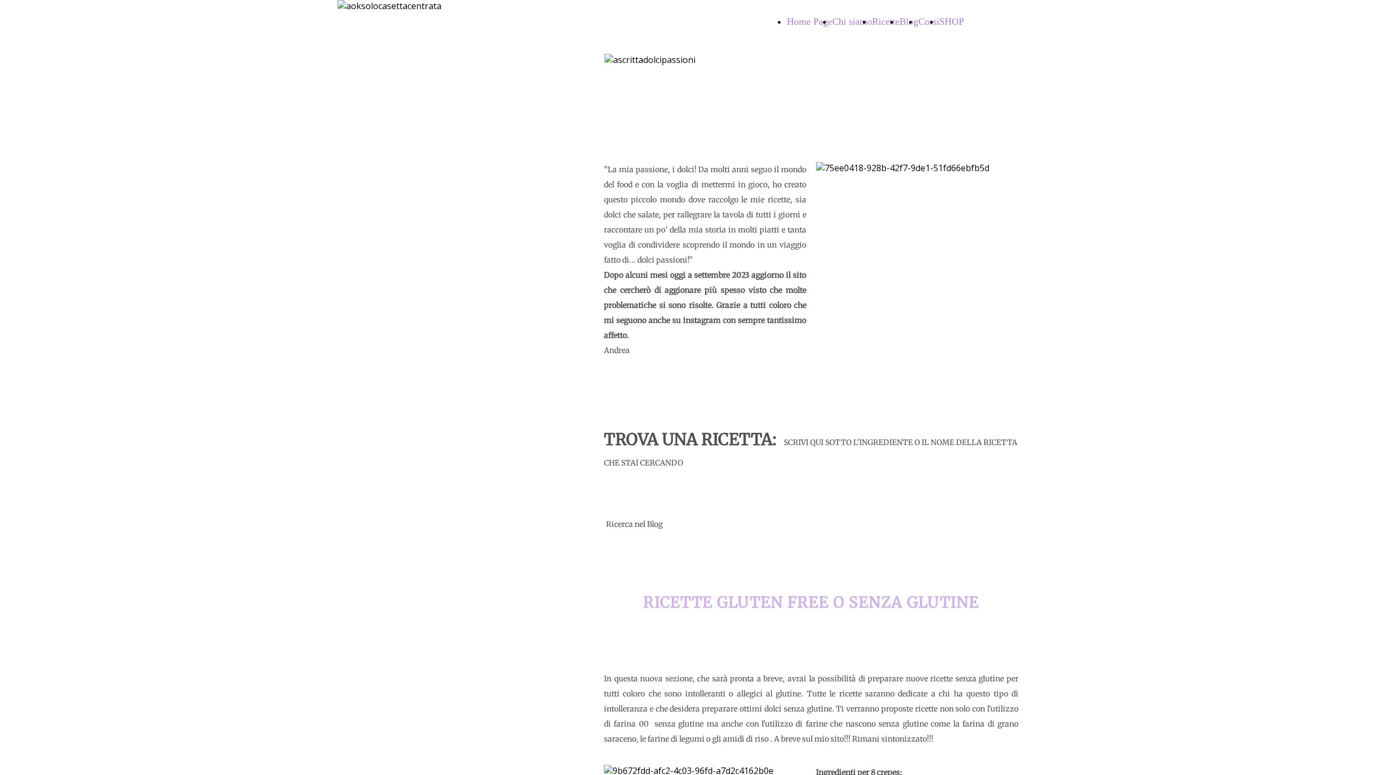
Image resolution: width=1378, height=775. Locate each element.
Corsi (928, 21)
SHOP (951, 21)
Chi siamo (852, 21)
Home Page (809, 21)
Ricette (885, 21)
